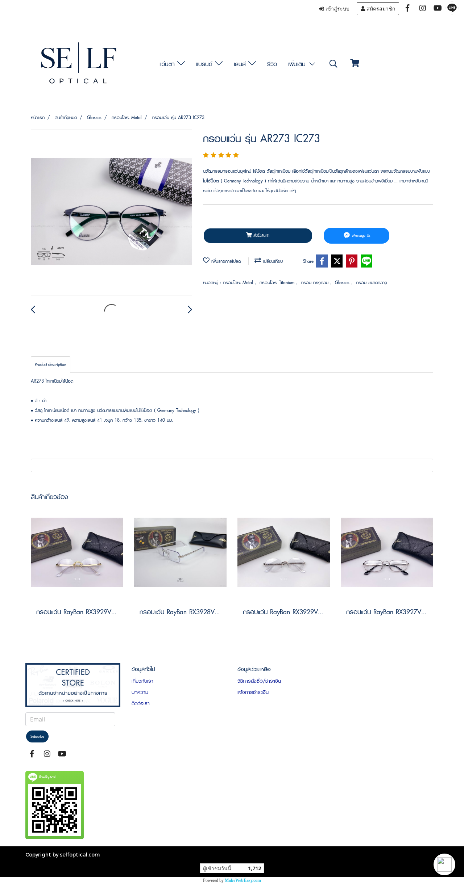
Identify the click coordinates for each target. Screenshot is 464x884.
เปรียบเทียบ (272, 261)
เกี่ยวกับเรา (142, 681)
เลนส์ (241, 64)
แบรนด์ (205, 64)
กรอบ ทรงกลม (315, 282)
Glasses (343, 282)
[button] (444, 864)
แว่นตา (168, 64)
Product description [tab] (50, 364)
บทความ (140, 692)
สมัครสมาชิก (380, 8)
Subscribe (37, 736)
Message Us (360, 235)
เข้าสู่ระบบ (336, 8)
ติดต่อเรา (141, 703)
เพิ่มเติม (298, 64)
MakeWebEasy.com (243, 880)
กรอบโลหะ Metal (239, 282)
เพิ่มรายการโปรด (225, 261)
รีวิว (272, 64)
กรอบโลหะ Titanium (278, 282)
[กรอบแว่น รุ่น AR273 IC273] (111, 213)
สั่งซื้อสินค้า (260, 235)
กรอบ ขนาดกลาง (371, 282)
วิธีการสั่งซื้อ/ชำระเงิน (259, 681)
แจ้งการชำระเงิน (253, 692)
